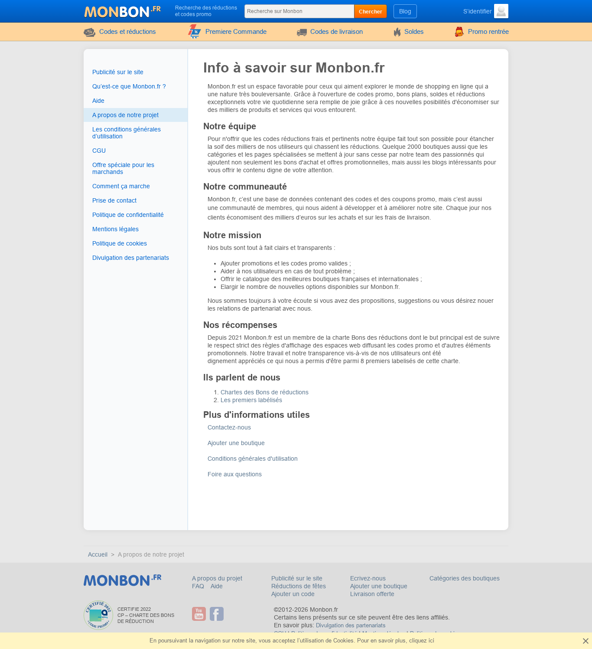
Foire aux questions (235, 474)
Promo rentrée (488, 31)
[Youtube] (200, 614)
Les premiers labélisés (252, 400)
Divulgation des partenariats (130, 257)
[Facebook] (218, 614)
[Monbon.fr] (123, 10)
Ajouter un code (293, 593)
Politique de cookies (119, 243)
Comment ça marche (121, 186)
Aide (98, 100)
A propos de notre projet (125, 114)
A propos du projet (217, 578)
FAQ (199, 586)
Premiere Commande (236, 31)
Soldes (414, 31)
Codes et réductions (127, 31)
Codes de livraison (336, 31)
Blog (405, 11)
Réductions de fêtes (298, 586)
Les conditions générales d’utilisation (126, 133)
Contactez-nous (229, 427)
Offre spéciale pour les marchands (123, 168)
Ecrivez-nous (368, 578)
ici (431, 640)
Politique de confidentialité (128, 214)
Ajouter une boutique (236, 442)
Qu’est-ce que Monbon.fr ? (129, 86)
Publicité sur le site (117, 72)
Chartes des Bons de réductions (265, 392)
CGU (99, 150)
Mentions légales (115, 229)
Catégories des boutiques (464, 578)
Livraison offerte (372, 593)
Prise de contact (114, 200)
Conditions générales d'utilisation (253, 458)
